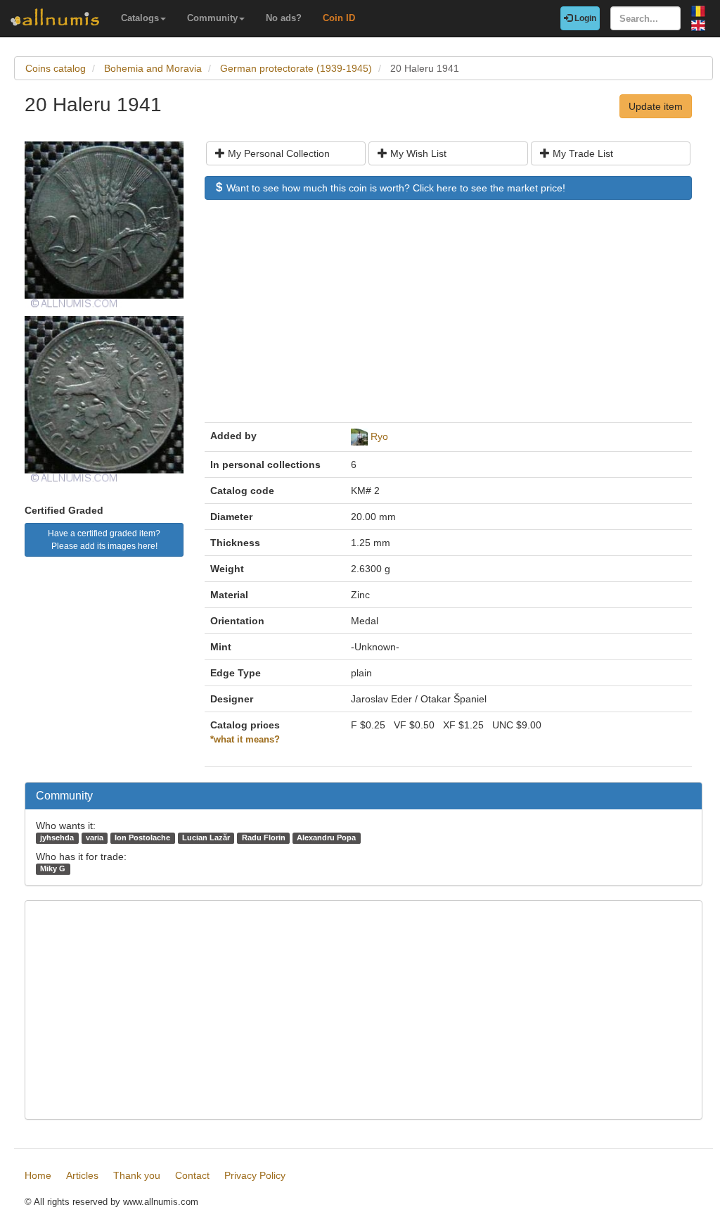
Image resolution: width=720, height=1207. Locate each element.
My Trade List (581, 153)
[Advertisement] (448, 318)
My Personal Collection (277, 153)
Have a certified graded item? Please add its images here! (104, 540)
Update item (656, 106)
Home (38, 1175)
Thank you (136, 1175)
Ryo (379, 436)
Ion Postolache (142, 837)
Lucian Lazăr (206, 837)
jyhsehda (57, 837)
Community (212, 18)
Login (584, 18)
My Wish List (416, 153)
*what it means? (245, 740)
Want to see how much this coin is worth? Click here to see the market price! (394, 188)
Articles (82, 1175)
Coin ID (339, 18)
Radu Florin (263, 837)
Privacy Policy (254, 1175)
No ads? (284, 18)
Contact (192, 1175)
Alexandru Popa (326, 837)
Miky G (52, 868)
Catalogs (140, 18)
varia (94, 837)
